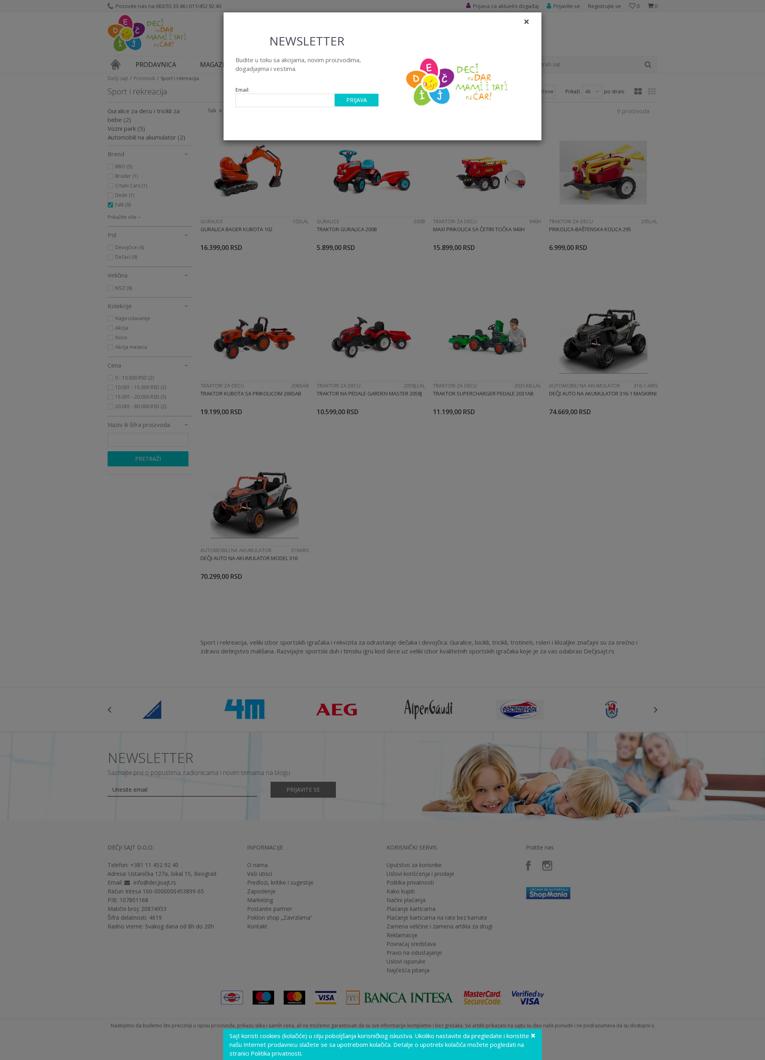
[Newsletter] (458, 80)
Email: (242, 90)
